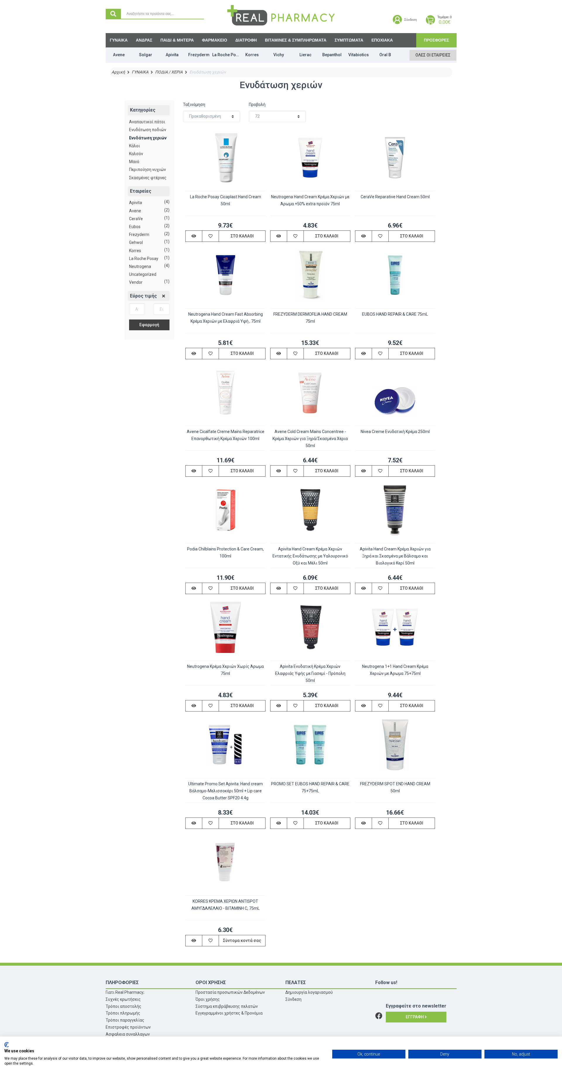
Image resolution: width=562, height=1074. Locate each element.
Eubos (134, 226)
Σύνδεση (293, 999)
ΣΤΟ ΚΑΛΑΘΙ (242, 236)
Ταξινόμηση (194, 104)
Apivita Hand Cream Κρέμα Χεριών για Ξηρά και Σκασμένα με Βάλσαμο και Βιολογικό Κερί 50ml (395, 556)
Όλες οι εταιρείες (432, 55)
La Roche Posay (143, 258)
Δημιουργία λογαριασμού (309, 992)
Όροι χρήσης (208, 999)
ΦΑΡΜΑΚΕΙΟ (214, 40)
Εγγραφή (415, 1017)
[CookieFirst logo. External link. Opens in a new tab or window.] (6, 1044)
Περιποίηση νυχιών (147, 169)
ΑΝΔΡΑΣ (144, 40)
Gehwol (136, 242)
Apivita (135, 202)
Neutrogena (140, 266)
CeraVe (136, 218)
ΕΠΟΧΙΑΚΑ (382, 40)
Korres (135, 250)
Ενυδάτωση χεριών (148, 138)
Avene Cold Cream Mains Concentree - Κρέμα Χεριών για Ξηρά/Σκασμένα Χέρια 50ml (310, 438)
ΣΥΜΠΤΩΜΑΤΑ (349, 40)
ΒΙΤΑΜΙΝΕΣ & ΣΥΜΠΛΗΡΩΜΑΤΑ (295, 40)
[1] (164, 296)
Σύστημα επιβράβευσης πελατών (227, 1006)
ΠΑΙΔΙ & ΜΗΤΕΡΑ (177, 40)
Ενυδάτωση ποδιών (147, 129)
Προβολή (257, 104)
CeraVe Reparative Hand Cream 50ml (395, 196)
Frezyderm (139, 234)
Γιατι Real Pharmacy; (125, 992)
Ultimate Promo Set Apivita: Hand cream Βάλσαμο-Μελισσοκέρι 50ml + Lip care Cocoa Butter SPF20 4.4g (225, 790)
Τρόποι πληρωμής (123, 1013)
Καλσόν (136, 153)
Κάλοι (134, 145)
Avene (135, 210)
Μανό (134, 161)
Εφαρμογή (149, 324)
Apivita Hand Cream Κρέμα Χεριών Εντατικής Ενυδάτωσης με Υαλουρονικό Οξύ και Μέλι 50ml (310, 556)
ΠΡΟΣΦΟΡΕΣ (436, 40)
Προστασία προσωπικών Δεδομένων (230, 992)
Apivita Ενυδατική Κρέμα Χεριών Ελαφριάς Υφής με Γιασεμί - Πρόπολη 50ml (310, 673)
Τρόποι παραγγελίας (125, 1020)
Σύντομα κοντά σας (242, 940)
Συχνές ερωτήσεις (123, 999)
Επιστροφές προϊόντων (128, 1027)
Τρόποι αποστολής (123, 1006)
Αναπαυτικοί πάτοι (147, 121)
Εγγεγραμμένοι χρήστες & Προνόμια (229, 1013)
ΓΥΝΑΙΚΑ (119, 40)
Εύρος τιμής (143, 296)
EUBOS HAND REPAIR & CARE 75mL (395, 314)
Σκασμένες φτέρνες (148, 177)
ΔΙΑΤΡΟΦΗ (246, 40)
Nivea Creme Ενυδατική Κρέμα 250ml (395, 431)
